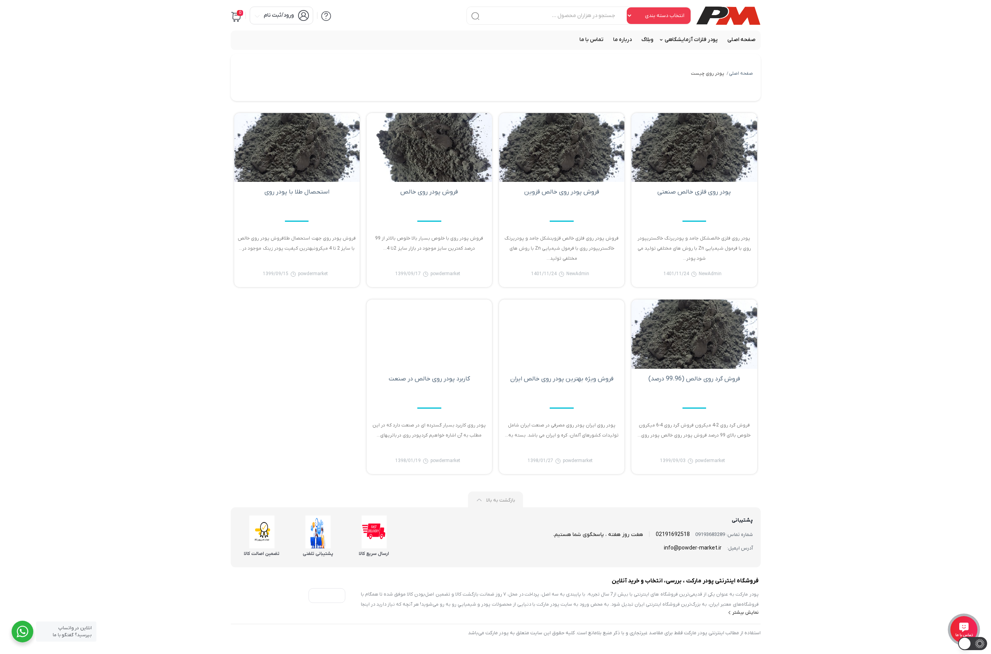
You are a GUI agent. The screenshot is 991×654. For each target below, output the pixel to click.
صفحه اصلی (741, 73)
